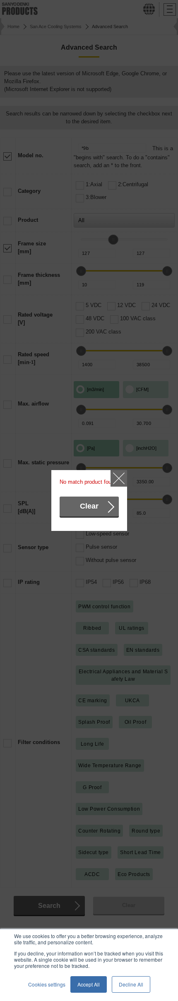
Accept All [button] (88, 984)
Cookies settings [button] (46, 984)
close (119, 478)
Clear (89, 506)
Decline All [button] (131, 984)
